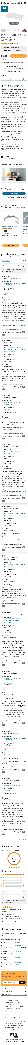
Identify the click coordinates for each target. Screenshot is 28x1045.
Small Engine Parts (18, 1025)
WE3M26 (22, 283)
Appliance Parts (18, 1023)
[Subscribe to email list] (22, 982)
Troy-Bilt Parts (17, 1012)
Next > (25, 260)
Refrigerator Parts (10, 1019)
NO (3, 334)
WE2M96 (6, 351)
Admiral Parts (10, 1000)
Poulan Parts (9, 1012)
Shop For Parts (6, 994)
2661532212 (18, 963)
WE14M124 (7, 621)
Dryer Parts (18, 1019)
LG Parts (18, 1008)
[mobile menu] (8, 3)
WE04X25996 (8, 680)
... (22, 325)
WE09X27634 (8, 283)
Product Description (7, 79)
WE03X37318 (8, 285)
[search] (19, 3)
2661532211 (18, 957)
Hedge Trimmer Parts (10, 1027)
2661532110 (18, 946)
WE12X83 (12, 351)
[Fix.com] (3, 3)
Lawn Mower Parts (8, 1025)
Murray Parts (21, 1010)
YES (23, 332)
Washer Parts (18, 1018)
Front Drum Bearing (10, 227)
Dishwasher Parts (9, 1018)
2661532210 (18, 951)
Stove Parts (6, 1021)
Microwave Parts (9, 1023)
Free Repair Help (7, 991)
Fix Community (6, 997)
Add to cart (18, 56)
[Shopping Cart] (24, 3)
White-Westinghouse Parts (13, 1016)
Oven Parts (13, 1021)
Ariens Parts (17, 1000)
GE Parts (18, 1004)
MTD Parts (13, 1010)
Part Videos (18, 79)
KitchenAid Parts (10, 1008)
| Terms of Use (8, 1041)
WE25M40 (7, 453)
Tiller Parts (14, 1029)
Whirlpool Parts (13, 1014)
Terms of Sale (20, 1041)
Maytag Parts (6, 1010)
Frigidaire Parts (10, 1004)
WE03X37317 (16, 283)
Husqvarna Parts (9, 1006)
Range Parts (21, 1021)
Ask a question (14, 193)
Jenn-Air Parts (18, 1006)
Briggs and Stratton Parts (10, 1002)
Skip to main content (14, 15)
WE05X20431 (8, 349)
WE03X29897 (16, 347)
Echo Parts (20, 1002)
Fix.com (4, 988)
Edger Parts (19, 1027)
